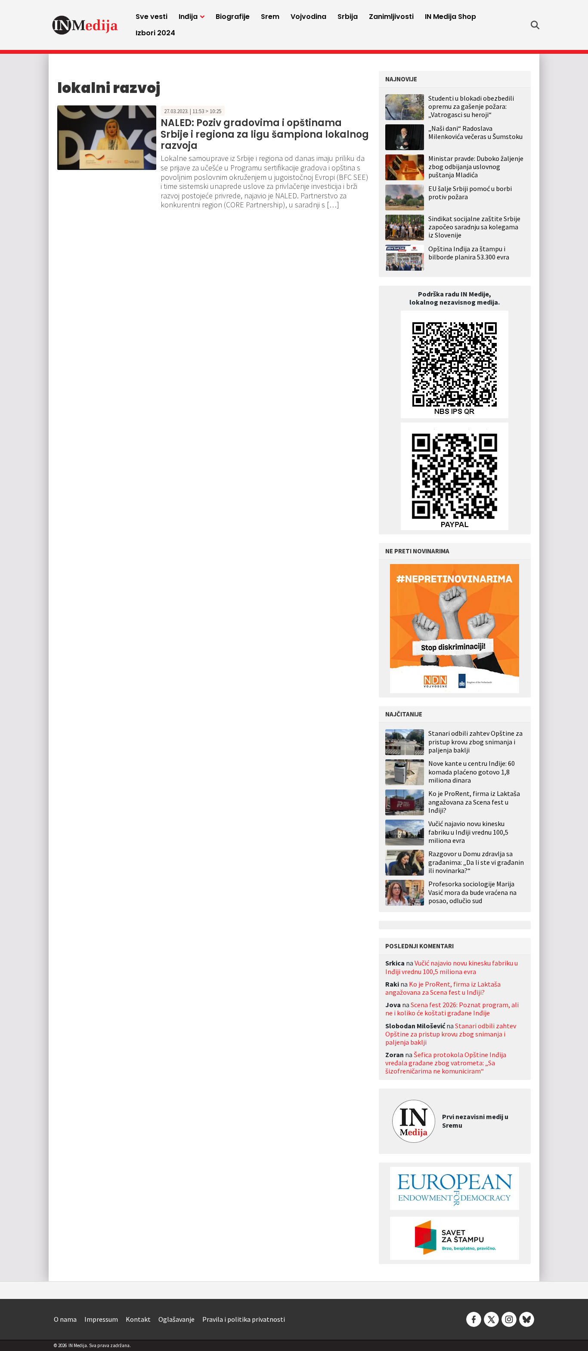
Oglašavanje (176, 1319)
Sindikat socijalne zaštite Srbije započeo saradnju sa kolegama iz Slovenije (474, 226)
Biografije (233, 17)
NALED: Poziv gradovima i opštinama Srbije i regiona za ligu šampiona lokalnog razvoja (265, 134)
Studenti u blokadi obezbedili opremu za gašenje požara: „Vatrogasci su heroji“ (471, 106)
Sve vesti (151, 17)
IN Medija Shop (450, 17)
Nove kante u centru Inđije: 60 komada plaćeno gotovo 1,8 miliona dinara (471, 771)
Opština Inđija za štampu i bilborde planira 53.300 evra (468, 252)
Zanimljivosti (391, 17)
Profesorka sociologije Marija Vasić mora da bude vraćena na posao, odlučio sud (472, 892)
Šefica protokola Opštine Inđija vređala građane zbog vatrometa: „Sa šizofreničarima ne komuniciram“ (445, 1062)
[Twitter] (491, 1318)
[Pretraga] (535, 24)
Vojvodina (308, 17)
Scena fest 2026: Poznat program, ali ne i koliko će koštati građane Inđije (452, 1008)
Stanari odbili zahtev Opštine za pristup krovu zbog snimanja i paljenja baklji (475, 741)
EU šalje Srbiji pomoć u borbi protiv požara (470, 192)
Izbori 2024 (155, 33)
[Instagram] (509, 1318)
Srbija (347, 17)
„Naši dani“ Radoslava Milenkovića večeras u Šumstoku (475, 132)
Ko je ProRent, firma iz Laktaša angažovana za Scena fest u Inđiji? (474, 802)
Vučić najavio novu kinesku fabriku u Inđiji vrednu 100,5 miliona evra (468, 832)
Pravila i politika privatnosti (243, 1319)
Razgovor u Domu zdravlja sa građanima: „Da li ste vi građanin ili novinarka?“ (476, 862)
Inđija (188, 17)
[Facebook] (474, 1318)
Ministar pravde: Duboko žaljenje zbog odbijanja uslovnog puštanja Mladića (475, 166)
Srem (270, 17)
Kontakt (138, 1319)
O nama (65, 1319)
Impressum (101, 1319)
